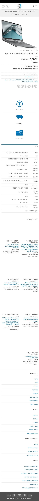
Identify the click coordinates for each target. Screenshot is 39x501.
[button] (36, 6)
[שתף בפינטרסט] (22, 86)
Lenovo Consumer (10, 80)
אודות (25, 11)
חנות (33, 11)
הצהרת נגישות (33, 452)
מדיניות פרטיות (33, 448)
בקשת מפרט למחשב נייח (29, 473)
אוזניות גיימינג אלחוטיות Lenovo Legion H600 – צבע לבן (30, 319)
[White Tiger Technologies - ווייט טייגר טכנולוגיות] (19, 6)
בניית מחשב (8, 11)
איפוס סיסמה (33, 430)
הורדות (35, 419)
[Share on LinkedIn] (18, 86)
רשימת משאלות (32, 433)
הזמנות (35, 415)
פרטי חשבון (34, 426)
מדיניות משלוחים (32, 455)
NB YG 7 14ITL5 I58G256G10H (25, 80)
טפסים (15, 11)
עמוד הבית (34, 50)
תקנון (36, 444)
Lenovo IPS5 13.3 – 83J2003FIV (31, 357)
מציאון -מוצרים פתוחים (32, 82)
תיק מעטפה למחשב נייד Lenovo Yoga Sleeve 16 (11, 283)
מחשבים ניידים (24, 50)
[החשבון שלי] (7, 6)
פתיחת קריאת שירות (31, 466)
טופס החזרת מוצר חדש (30, 481)
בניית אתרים (23, 14)
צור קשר (20, 11)
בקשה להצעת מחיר (31, 470)
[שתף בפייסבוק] (32, 86)
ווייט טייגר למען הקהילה (30, 488)
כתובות (35, 422)
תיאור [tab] (36, 146)
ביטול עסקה (34, 484)
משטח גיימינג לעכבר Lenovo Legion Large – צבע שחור (11, 246)
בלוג (29, 11)
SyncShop (15, 14)
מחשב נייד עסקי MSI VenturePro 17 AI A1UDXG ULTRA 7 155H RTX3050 (29, 284)
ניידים (23, 82)
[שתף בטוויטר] (29, 86)
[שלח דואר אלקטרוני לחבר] (25, 86)
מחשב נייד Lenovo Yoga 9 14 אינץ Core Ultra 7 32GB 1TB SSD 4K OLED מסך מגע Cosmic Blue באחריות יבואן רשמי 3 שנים (29, 248)
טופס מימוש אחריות (31, 477)
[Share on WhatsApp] (35, 86)
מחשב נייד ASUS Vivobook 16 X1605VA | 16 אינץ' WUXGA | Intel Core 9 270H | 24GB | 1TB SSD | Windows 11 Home (10, 321)
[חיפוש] (33, 6)
